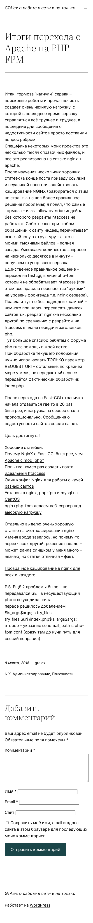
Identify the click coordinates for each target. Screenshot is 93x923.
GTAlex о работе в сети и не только (40, 7)
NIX (8, 674)
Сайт (9, 812)
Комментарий (20, 750)
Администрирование (31, 674)
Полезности (63, 674)
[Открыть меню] (85, 8)
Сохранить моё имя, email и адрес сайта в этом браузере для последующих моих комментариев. (46, 829)
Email (11, 801)
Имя (10, 791)
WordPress (40, 905)
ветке (61, 346)
